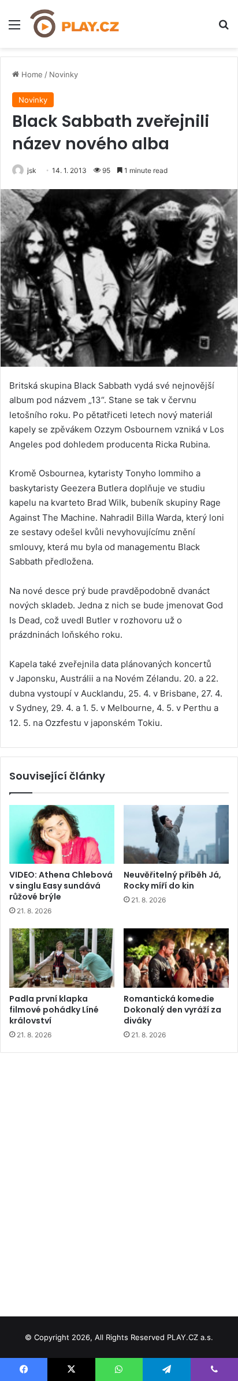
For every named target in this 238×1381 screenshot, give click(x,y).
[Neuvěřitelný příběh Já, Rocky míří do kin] (176, 834)
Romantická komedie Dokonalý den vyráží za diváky (172, 1009)
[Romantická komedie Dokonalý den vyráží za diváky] (176, 958)
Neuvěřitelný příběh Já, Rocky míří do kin (172, 880)
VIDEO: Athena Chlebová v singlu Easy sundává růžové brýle (61, 885)
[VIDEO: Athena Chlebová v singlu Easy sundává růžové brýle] (61, 834)
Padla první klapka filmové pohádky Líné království (54, 1009)
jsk (31, 170)
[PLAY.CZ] (75, 24)
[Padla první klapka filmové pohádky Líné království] (61, 958)
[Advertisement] (119, 1180)
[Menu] (14, 29)
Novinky (63, 74)
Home (31, 74)
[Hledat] (223, 29)
